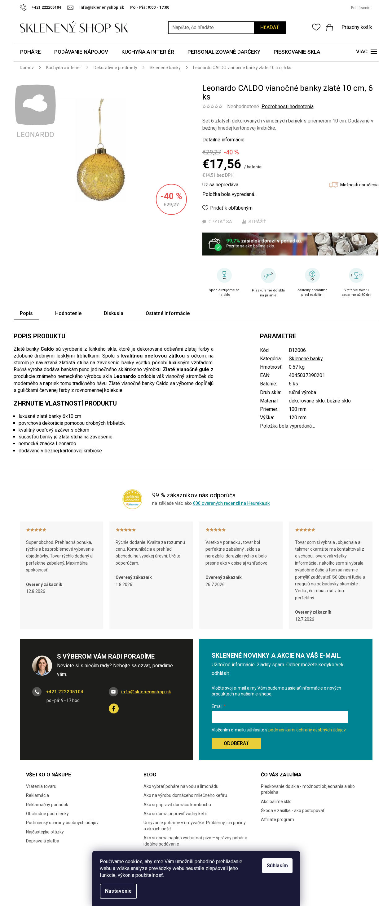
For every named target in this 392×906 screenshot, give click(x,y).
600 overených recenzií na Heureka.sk (231, 503)
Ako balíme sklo (276, 801)
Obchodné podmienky (47, 813)
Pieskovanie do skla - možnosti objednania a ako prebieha (308, 789)
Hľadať (269, 27)
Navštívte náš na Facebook (114, 708)
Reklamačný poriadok (47, 804)
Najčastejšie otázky (45, 831)
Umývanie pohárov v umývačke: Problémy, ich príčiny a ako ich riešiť (194, 825)
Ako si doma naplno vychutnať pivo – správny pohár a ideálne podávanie (195, 840)
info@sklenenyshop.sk (146, 692)
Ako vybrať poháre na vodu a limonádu (180, 786)
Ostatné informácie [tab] (168, 313)
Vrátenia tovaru (41, 786)
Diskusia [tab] (113, 313)
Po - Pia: (139, 7)
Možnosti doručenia (359, 184)
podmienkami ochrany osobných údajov (307, 729)
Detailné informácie (223, 140)
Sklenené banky (306, 359)
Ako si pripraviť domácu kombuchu (177, 804)
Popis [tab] (26, 313)
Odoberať (236, 743)
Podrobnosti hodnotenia (288, 106)
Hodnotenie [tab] (68, 313)
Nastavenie (118, 891)
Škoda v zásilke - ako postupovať (292, 810)
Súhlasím (277, 865)
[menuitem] (30, 52)
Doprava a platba (42, 840)
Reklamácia (37, 795)
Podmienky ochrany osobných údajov (62, 822)
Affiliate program (277, 819)
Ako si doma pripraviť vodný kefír (175, 813)
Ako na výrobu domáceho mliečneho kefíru (185, 795)
